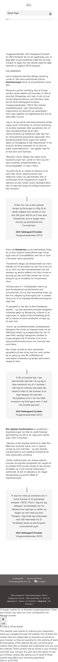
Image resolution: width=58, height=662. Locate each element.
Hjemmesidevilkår (34, 578)
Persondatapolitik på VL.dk (19, 581)
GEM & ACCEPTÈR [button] (9, 660)
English (42, 581)
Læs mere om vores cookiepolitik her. (30, 612)
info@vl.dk (42, 601)
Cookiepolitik (18, 578)
